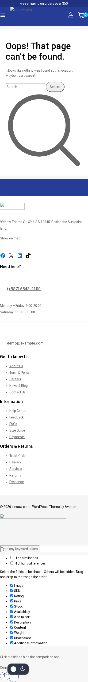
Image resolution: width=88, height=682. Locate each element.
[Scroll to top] (4, 676)
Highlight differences (30, 563)
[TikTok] (28, 255)
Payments (17, 437)
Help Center (18, 411)
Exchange (16, 482)
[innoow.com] (33, 16)
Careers (15, 379)
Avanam (71, 507)
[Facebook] (3, 255)
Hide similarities (26, 558)
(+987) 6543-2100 (24, 288)
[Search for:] (26, 87)
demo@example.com (25, 343)
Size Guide (17, 430)
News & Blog (18, 386)
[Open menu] (3, 16)
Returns (15, 475)
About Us (16, 366)
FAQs (13, 424)
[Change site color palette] (18, 669)
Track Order (18, 456)
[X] (11, 255)
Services (15, 469)
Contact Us (17, 392)
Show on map (10, 238)
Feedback (16, 417)
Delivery (15, 462)
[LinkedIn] (20, 255)
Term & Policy (19, 372)
